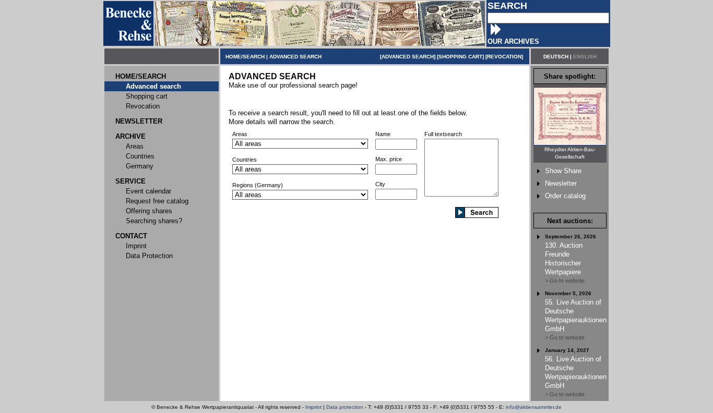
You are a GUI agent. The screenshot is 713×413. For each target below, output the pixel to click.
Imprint (313, 407)
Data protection (344, 407)
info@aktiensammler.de (534, 407)
